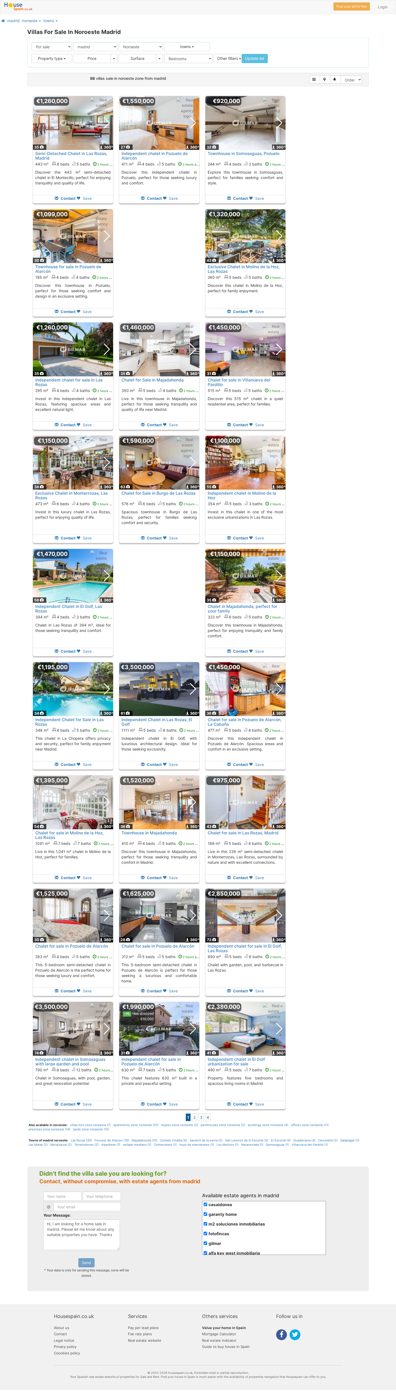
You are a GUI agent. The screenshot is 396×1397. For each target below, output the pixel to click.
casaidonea (220, 1204)
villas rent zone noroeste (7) (90, 1125)
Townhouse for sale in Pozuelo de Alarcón (68, 269)
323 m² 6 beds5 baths (247, 617)
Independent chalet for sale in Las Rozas (69, 382)
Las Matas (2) (38, 1145)
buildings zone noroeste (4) (268, 1125)
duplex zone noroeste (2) (179, 1125)
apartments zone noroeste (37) (135, 1125)
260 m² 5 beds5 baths (247, 277)
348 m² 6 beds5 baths (75, 730)
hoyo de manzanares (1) (196, 1145)
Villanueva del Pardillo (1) (309, 1145)
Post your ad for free (351, 6)
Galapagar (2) (349, 1140)
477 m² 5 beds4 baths (247, 730)
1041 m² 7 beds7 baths (75, 843)
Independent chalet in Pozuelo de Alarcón (154, 156)
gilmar (215, 1243)
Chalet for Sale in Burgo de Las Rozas (158, 493)
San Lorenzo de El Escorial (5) (246, 1140)
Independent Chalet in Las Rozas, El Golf (156, 722)
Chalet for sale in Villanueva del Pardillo (239, 382)
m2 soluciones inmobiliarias (237, 1224)
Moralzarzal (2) (61, 1145)
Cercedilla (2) (328, 1140)
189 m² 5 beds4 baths (247, 843)
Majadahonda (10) (144, 1140)
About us (61, 1328)
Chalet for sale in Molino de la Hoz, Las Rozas (69, 835)
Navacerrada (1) (252, 1145)
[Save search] (335, 79)
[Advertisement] (159, 266)
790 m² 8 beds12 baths (75, 1070)
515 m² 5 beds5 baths (247, 390)
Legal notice (64, 1340)
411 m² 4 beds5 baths (160, 164)
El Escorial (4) (281, 1140)
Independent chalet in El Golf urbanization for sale (236, 1061)
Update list (254, 58)
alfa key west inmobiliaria (234, 1253)
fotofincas (219, 1233)
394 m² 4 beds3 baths (75, 617)
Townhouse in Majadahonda (149, 832)
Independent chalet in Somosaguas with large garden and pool (70, 1061)
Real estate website (144, 1340)
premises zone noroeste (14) (49, 1129)
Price (92, 58)
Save (87, 198)
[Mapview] (325, 79)
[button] (39, 20)
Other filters (228, 58)
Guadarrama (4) (304, 1140)
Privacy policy (65, 1346)
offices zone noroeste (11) (310, 1125)
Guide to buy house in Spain (226, 1346)
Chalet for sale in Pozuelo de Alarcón (71, 946)
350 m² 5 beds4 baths (161, 390)
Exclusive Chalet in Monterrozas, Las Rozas (71, 495)
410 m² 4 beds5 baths (160, 843)
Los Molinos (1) (227, 1145)
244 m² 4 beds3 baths (247, 164)
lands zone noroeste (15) (91, 1129)
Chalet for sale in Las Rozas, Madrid (243, 832)
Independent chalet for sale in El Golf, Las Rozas (245, 948)
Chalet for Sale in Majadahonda (152, 380)
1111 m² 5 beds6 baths (161, 730)
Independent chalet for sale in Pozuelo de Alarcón (151, 1061)
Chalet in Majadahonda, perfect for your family (242, 609)
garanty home (223, 1214)
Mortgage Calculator (219, 1334)
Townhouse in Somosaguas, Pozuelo (243, 153)
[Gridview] (315, 79)
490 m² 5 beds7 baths (247, 1070)
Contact (60, 1334)
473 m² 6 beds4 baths (74, 503)
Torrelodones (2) (86, 1145)
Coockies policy (67, 1353)
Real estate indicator (219, 1340)
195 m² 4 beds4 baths (74, 277)
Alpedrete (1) (110, 1145)
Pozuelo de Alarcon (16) (112, 1140)
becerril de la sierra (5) (206, 1140)
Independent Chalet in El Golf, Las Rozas (68, 609)
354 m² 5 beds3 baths (247, 503)
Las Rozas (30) (81, 1140)
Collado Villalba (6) (173, 1140)
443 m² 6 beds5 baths (75, 164)
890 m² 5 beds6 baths (247, 956)
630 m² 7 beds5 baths (161, 1070)
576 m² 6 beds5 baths (161, 503)
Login (383, 7)
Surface (137, 58)
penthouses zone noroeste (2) (223, 1125)
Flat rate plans (140, 1334)
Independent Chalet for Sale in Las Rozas (69, 722)
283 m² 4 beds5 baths (74, 956)
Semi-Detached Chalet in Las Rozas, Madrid (71, 156)
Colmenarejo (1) (165, 1145)
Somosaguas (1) (277, 1145)
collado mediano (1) (137, 1145)
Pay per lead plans (143, 1328)
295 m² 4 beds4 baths (74, 390)
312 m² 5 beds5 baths (160, 956)
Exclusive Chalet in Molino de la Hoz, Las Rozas (244, 269)
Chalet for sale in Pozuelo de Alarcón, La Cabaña (245, 722)
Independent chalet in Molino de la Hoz (242, 495)
